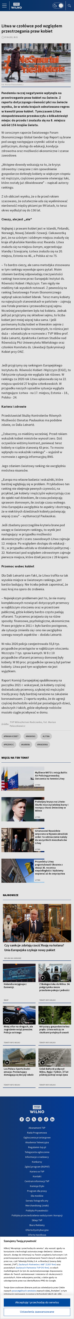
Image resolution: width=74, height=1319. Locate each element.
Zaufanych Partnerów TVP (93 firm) (32, 1268)
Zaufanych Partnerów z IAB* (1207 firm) (37, 1264)
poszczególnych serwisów (24, 1291)
